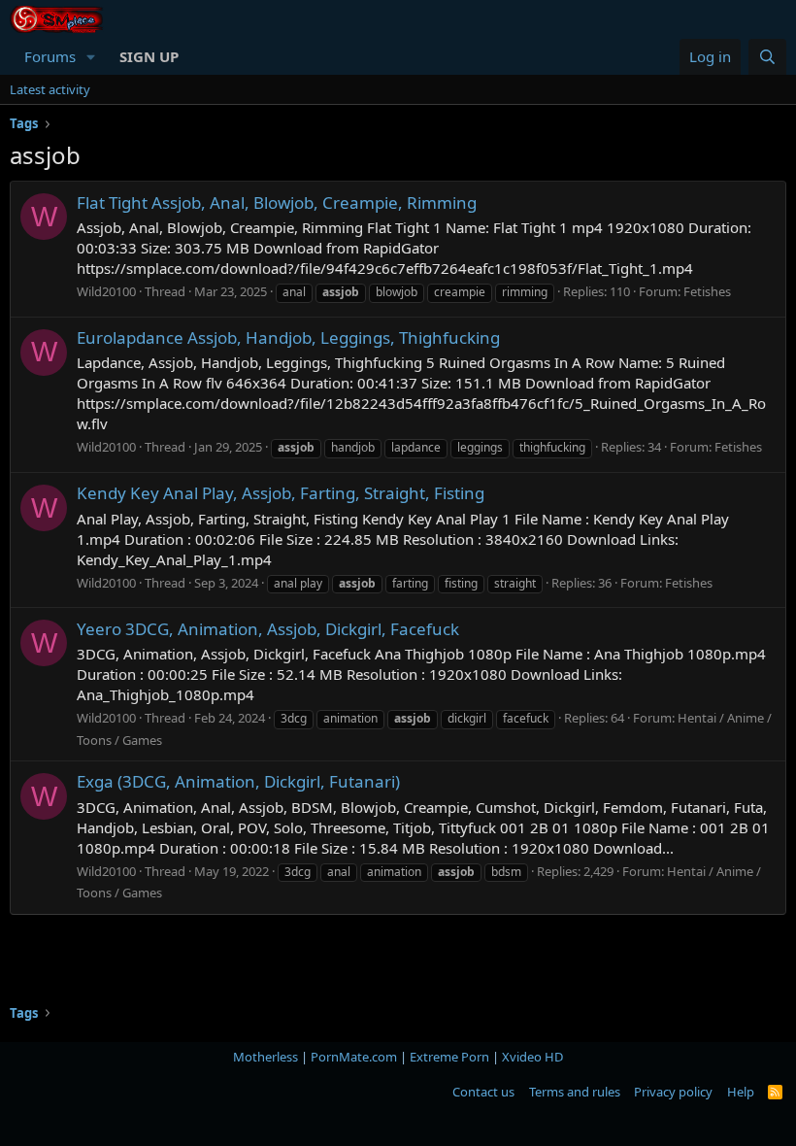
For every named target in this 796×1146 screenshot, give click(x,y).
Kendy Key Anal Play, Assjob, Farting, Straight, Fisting (280, 493)
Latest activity (50, 89)
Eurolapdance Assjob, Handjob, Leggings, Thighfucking (288, 337)
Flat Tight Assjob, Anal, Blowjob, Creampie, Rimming (277, 202)
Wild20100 (106, 291)
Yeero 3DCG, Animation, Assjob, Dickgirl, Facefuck (268, 629)
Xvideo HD (532, 1056)
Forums (50, 56)
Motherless (265, 1056)
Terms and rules (574, 1091)
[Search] (767, 57)
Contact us (483, 1091)
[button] (91, 57)
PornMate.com (354, 1056)
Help (740, 1091)
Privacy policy (673, 1091)
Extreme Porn (449, 1056)
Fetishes (707, 291)
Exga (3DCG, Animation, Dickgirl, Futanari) (238, 781)
